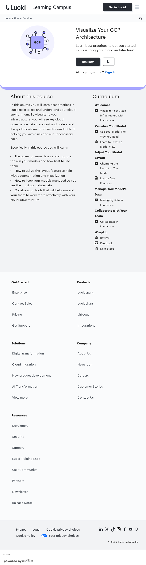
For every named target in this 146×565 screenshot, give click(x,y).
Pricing (17, 314)
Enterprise (19, 292)
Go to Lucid (117, 7)
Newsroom (85, 364)
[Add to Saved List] (108, 62)
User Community (24, 469)
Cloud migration (24, 364)
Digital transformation (28, 353)
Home (8, 18)
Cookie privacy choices (63, 529)
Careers (83, 375)
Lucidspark (85, 292)
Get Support (21, 325)
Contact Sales (22, 303)
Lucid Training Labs (26, 458)
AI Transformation (25, 386)
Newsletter (20, 491)
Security (18, 436)
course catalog (23, 18)
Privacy (21, 529)
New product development (31, 375)
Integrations (86, 325)
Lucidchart (85, 303)
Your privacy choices (64, 535)
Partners (18, 480)
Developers (20, 425)
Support (18, 447)
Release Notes (22, 502)
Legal (36, 529)
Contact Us (86, 397)
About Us (84, 353)
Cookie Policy (25, 535)
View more (20, 397)
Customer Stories (90, 386)
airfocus (83, 314)
